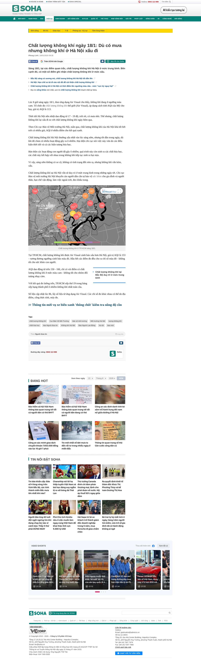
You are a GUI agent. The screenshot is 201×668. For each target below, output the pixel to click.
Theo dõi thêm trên (143, 546)
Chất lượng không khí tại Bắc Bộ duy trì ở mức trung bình (109, 275)
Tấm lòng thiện (98, 31)
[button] (97, 591)
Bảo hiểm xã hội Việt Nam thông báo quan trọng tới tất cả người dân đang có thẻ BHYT (76, 411)
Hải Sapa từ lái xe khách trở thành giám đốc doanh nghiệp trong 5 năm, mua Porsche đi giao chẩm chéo (88, 524)
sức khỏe (97, 176)
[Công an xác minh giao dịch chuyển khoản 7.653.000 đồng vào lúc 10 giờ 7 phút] (43, 430)
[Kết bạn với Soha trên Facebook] (113, 354)
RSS (166, 620)
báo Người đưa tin (50, 325)
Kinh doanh (60, 19)
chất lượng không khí (70, 90)
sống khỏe (41, 90)
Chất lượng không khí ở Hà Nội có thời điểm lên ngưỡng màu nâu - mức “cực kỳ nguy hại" (72, 86)
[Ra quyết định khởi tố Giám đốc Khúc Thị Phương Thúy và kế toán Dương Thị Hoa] (113, 471)
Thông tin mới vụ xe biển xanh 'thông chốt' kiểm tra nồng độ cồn (77, 305)
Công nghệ (167, 19)
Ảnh (159, 620)
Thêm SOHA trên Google (53, 61)
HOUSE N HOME (37, 2)
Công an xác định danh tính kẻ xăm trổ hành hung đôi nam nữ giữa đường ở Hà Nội (110, 409)
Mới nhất (21, 19)
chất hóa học (34, 325)
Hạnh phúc (32, 19)
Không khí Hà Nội (68, 325)
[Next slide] (166, 571)
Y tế (66, 31)
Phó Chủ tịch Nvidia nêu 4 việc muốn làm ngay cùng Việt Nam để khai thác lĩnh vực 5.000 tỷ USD (64, 523)
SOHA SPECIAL (75, 2)
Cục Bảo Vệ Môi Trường (59, 321)
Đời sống (178, 19)
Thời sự (49, 19)
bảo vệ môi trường (79, 321)
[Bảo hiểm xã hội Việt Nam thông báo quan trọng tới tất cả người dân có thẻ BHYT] (43, 394)
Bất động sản (73, 19)
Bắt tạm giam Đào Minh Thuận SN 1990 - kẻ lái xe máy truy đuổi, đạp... (69, 579)
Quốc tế (94, 19)
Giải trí (128, 19)
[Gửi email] (102, 61)
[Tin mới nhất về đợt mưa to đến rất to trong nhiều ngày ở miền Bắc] (77, 430)
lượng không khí (115, 321)
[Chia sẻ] (33, 61)
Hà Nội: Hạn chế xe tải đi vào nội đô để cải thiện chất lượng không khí (63, 82)
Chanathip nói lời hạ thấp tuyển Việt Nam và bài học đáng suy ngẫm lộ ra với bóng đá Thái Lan (64, 487)
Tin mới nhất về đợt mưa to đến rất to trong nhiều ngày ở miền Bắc (76, 445)
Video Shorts (38, 546)
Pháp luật (138, 19)
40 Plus (85, 19)
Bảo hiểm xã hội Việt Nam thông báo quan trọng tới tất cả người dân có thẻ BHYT (42, 409)
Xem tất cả (163, 546)
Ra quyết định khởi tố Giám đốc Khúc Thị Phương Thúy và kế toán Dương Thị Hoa (112, 486)
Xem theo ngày (78, 378)
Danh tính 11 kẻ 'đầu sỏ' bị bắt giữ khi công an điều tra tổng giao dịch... (44, 579)
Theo (77, 334)
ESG (41, 19)
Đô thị (45, 31)
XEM (121, 378)
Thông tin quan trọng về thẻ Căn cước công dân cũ (108, 444)
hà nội (101, 325)
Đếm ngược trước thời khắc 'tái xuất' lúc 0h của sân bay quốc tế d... (95, 579)
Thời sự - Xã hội (49, 620)
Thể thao (104, 19)
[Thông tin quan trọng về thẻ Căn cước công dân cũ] (110, 430)
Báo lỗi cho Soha (117, 61)
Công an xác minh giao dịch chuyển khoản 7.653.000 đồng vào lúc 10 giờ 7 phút (43, 445)
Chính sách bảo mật (123, 647)
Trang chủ (37, 620)
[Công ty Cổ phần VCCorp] (64, 630)
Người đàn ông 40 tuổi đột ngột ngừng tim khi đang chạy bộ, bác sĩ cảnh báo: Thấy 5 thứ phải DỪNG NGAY (39, 523)
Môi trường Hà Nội (97, 321)
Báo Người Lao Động (87, 325)
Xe (159, 19)
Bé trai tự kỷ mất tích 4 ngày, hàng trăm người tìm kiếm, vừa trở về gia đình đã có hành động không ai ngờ (113, 523)
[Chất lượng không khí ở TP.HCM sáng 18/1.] (77, 215)
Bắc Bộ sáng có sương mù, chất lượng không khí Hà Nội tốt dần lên (62, 78)
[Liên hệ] (121, 342)
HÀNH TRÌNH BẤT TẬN (56, 2)
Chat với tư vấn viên (130, 653)
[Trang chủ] (27, 10)
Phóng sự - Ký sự (80, 31)
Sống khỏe (150, 19)
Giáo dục (56, 31)
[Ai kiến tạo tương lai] (173, 10)
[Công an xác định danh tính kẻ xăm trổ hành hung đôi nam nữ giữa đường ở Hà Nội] (110, 394)
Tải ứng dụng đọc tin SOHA (64, 613)
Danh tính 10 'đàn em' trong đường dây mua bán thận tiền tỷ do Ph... (122, 579)
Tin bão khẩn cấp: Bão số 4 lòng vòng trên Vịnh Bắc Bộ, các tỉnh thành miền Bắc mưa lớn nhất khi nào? (39, 487)
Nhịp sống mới (117, 19)
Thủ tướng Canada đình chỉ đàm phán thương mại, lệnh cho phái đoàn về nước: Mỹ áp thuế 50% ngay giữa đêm (89, 489)
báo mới (110, 325)
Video (153, 620)
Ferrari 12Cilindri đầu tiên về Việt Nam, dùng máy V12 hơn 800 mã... (148, 579)
